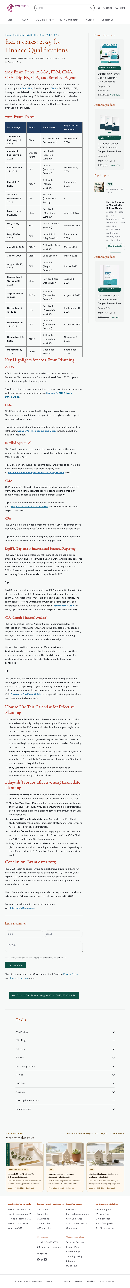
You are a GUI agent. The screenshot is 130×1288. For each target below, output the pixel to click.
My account (72, 1265)
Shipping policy (74, 1256)
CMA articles (43, 1223)
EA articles (42, 1214)
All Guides (91, 1281)
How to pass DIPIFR (18, 1223)
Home (8, 35)
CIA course (72, 1228)
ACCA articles (44, 1228)
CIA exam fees (102, 1218)
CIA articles (43, 1218)
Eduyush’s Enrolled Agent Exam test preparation (36, 472)
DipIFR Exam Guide (63, 605)
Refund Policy (73, 1251)
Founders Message (63, 1281)
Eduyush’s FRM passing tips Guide (37, 430)
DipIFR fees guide (104, 1228)
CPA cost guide (103, 1209)
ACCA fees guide (104, 1223)
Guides (90, 19)
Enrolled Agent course (78, 1214)
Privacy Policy (70, 974)
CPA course (72, 1209)
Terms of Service (19, 978)
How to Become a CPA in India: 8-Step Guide (115, 205)
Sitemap (70, 1261)
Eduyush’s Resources (22, 908)
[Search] (91, 8)
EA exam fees (102, 1214)
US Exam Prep (44, 19)
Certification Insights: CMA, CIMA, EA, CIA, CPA (35, 35)
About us (49, 1281)
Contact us (107, 19)
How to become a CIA (19, 1218)
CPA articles (43, 1209)
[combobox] (64, 8)
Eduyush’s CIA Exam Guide (26, 694)
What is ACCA (15, 1228)
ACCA (25, 19)
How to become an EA (19, 1214)
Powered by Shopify (106, 1281)
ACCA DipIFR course (76, 1223)
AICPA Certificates (69, 19)
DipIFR (11, 19)
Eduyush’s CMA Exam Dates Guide (29, 506)
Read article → (115, 247)
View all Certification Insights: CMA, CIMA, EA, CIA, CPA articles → (95, 1133)
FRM (30, 88)
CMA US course (74, 1218)
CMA (53, 88)
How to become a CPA (19, 1209)
